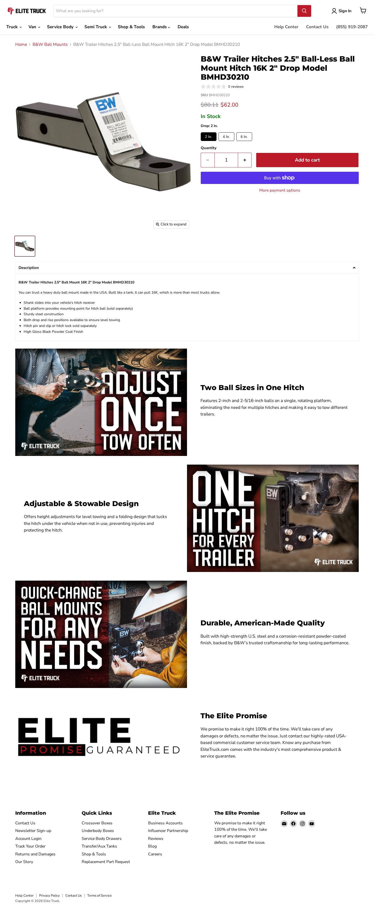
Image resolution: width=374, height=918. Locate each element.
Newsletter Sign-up (33, 831)
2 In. (208, 137)
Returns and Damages (35, 854)
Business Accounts (165, 823)
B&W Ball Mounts (50, 44)
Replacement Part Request (106, 862)
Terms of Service (99, 895)
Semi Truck (96, 27)
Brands (160, 27)
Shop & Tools (131, 27)
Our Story (24, 862)
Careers (155, 854)
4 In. (226, 137)
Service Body (61, 27)
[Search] (304, 11)
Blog (152, 846)
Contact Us (317, 27)
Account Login (28, 838)
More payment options (279, 190)
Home (21, 44)
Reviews (155, 838)
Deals (183, 27)
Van (32, 27)
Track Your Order (30, 846)
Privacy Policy (49, 895)
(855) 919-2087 (352, 27)
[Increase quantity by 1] (245, 160)
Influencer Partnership (168, 831)
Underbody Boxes (98, 831)
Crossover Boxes (97, 823)
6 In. (244, 137)
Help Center (286, 27)
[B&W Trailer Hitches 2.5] (25, 246)
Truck (12, 27)
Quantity (209, 148)
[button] (187, 268)
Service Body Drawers (102, 838)
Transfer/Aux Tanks (99, 846)
